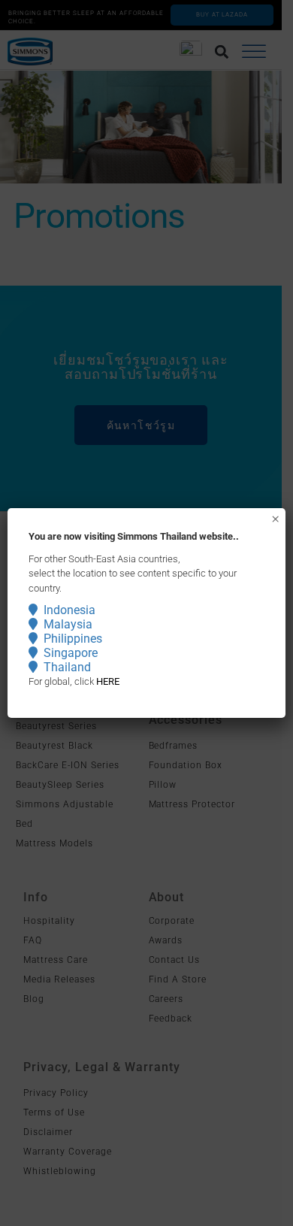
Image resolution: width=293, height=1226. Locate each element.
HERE (107, 681)
